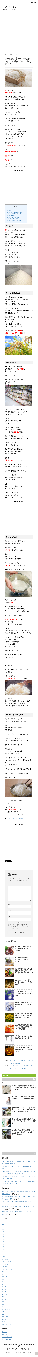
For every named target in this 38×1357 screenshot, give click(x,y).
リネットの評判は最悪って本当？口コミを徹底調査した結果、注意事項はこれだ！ (24, 1087)
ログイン (4, 1332)
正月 (3, 1304)
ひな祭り (4, 1256)
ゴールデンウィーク (7, 1264)
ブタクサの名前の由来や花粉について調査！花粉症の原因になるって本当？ (23, 1015)
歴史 (3, 1306)
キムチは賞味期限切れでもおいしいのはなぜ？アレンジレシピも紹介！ (23, 1027)
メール (9, 910)
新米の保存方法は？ (13, 215)
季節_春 (4, 1289)
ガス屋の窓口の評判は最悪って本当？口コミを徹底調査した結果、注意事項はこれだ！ (24, 1132)
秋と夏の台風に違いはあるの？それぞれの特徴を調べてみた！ (23, 993)
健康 (3, 1274)
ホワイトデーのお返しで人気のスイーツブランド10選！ (23, 1004)
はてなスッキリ (9, 6)
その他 (4, 1254)
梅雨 (3, 1301)
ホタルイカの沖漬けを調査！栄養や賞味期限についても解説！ (23, 948)
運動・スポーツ (6, 1324)
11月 (3, 1224)
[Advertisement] (19, 32)
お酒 (3, 1251)
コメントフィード (7, 1337)
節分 (3, 1311)
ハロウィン (5, 1266)
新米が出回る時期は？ (14, 213)
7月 (3, 1244)
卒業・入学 (5, 1276)
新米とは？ (10, 210)
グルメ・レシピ (12, 818)
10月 (3, 1221)
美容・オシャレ (6, 1316)
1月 (3, 1229)
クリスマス (5, 1259)
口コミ (4, 1279)
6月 (3, 1241)
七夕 (3, 1271)
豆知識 (20, 818)
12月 (3, 1226)
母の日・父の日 (6, 1309)
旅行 (3, 1296)
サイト (9, 916)
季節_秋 (4, 1291)
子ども (4, 1281)
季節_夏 (4, 1286)
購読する (6, 1075)
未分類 (4, 1299)
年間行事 (4, 1294)
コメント (10, 885)
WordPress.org (6, 1339)
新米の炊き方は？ (12, 218)
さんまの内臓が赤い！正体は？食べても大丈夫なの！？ (23, 959)
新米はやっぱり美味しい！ (16, 220)
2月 (3, 1231)
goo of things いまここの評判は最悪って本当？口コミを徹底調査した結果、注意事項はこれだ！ (24, 1109)
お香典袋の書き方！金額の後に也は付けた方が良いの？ (23, 1038)
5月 (3, 1239)
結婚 (3, 1314)
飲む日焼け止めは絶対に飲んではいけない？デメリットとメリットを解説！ (24, 1121)
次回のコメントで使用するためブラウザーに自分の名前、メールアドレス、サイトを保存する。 (18, 926)
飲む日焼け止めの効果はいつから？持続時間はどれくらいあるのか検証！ (24, 1098)
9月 (3, 1249)
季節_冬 (4, 1284)
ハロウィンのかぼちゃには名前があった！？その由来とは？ (23, 1049)
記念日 (4, 1319)
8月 (3, 1246)
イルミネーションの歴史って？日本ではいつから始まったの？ (23, 982)
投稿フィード (6, 1334)
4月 (3, 1236)
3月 (3, 1234)
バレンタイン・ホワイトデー (10, 1269)
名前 (9, 904)
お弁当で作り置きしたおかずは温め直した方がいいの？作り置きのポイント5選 (24, 971)
